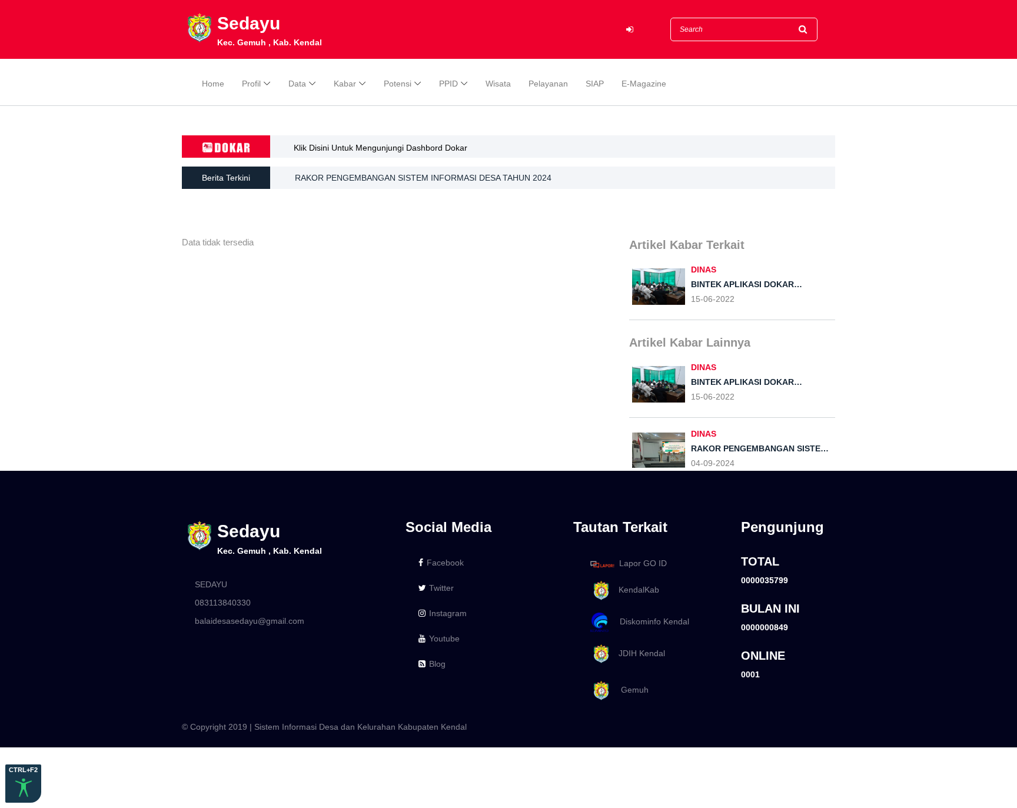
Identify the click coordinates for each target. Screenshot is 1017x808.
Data (297, 83)
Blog (437, 664)
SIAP (595, 83)
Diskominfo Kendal (651, 621)
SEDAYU (211, 584)
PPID (448, 83)
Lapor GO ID (643, 563)
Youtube (444, 638)
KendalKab (635, 589)
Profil (251, 83)
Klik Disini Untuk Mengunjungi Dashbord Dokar (380, 147)
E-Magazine (644, 83)
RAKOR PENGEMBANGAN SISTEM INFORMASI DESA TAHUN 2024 (423, 177)
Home (213, 83)
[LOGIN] (630, 30)
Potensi (397, 83)
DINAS (703, 269)
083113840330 (223, 602)
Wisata (498, 83)
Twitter (441, 588)
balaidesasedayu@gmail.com (249, 621)
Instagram (448, 613)
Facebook (445, 562)
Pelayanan (548, 83)
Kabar (345, 83)
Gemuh (630, 689)
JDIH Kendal (638, 653)
